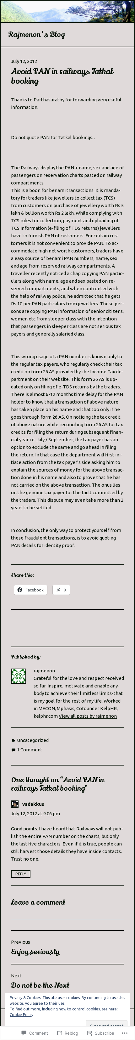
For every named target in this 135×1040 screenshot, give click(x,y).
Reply (20, 874)
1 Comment (29, 749)
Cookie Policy (21, 1015)
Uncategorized (33, 740)
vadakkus (33, 804)
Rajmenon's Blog (36, 34)
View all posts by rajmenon (88, 716)
